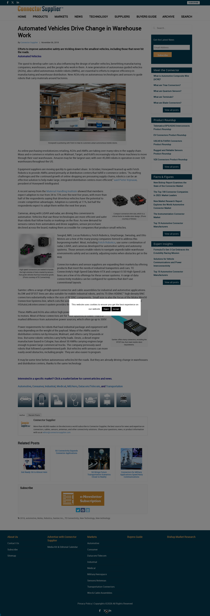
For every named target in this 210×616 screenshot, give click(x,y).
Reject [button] (106, 309)
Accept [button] (116, 309)
